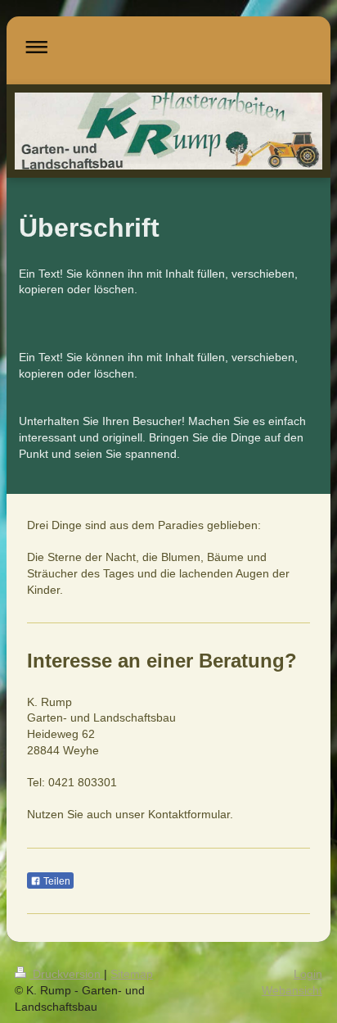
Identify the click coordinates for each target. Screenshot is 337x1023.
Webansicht (292, 990)
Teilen (55, 881)
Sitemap (131, 973)
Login (308, 973)
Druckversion (66, 973)
